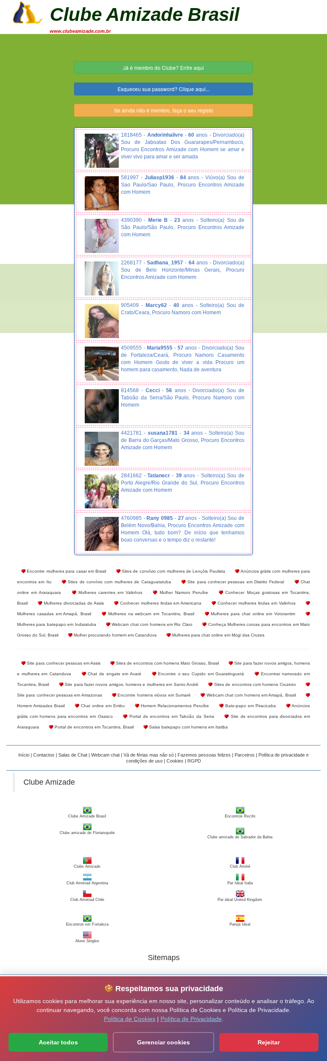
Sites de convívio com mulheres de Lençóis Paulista (172, 571)
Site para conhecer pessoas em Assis (63, 663)
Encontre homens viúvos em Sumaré (153, 695)
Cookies (175, 760)
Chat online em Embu (102, 705)
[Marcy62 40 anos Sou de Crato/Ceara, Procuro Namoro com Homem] (102, 321)
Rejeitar (269, 1042)
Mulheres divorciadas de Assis (73, 603)
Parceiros (245, 754)
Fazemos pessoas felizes (204, 754)
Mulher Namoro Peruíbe (182, 592)
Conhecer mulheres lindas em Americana (160, 603)
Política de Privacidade (191, 1018)
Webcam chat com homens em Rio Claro (151, 624)
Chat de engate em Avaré (113, 673)
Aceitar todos (58, 1042)
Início (23, 754)
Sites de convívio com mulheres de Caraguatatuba (118, 581)
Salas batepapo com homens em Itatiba (188, 727)
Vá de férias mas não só (148, 754)
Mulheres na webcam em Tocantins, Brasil (150, 613)
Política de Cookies (129, 1018)
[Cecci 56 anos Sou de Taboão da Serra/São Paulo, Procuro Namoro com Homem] (102, 406)
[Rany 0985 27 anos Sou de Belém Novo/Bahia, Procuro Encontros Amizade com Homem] (102, 534)
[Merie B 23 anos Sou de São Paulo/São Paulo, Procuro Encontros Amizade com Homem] (102, 236)
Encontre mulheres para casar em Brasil (66, 571)
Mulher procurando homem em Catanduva (114, 635)
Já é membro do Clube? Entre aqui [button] (163, 67)
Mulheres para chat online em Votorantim (252, 613)
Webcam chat (105, 754)
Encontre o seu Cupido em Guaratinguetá (200, 673)
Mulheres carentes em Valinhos (109, 592)
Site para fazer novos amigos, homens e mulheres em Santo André (130, 684)
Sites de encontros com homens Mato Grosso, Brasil (167, 663)
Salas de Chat (72, 754)
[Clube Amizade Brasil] (28, 11)
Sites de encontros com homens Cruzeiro (253, 684)
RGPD (194, 760)
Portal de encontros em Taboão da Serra (170, 716)
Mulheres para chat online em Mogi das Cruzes (217, 635)
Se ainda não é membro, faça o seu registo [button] (163, 110)
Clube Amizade (49, 782)
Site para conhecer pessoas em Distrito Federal (235, 581)
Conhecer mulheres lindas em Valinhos (255, 603)
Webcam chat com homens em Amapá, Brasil (250, 695)
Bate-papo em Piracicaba (250, 705)
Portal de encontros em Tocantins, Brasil (93, 727)
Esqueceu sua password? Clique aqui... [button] (163, 88)
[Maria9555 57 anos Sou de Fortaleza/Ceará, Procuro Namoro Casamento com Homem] (102, 364)
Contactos (43, 754)
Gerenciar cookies (163, 1042)
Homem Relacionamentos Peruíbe (174, 705)
